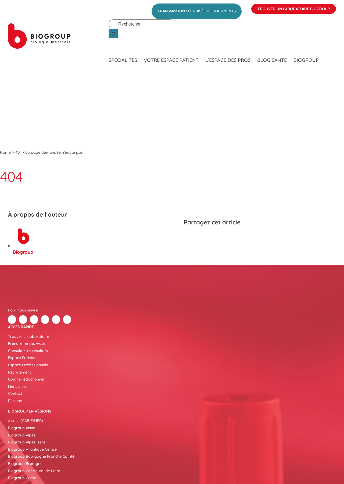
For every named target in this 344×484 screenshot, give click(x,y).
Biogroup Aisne (21, 427)
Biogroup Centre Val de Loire (34, 470)
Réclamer (16, 400)
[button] (327, 54)
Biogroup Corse (22, 477)
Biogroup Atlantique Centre (32, 449)
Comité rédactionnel (26, 379)
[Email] (227, 236)
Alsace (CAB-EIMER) (25, 420)
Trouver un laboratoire (28, 336)
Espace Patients (22, 357)
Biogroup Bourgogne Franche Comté (41, 456)
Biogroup (23, 252)
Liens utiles (17, 386)
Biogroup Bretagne (25, 463)
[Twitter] (23, 319)
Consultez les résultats (28, 350)
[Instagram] (67, 319)
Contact (15, 393)
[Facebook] (189, 236)
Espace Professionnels (28, 365)
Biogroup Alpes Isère (26, 442)
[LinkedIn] (208, 236)
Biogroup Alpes (21, 435)
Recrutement (19, 372)
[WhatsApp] (218, 236)
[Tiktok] (45, 319)
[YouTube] (56, 319)
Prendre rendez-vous (27, 343)
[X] (198, 236)
